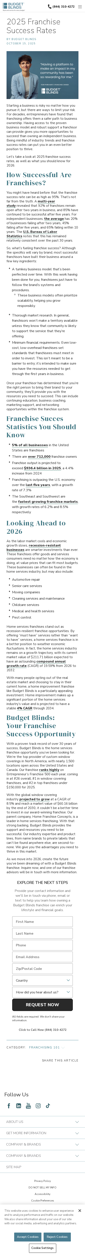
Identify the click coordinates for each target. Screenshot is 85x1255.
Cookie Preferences (42, 1200)
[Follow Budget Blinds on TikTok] (48, 1105)
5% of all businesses (30, 445)
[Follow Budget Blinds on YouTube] (28, 1105)
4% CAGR (24, 708)
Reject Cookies (57, 1237)
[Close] (80, 1210)
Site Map (13, 1167)
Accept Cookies (28, 1237)
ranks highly (49, 770)
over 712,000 (39, 456)
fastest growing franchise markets (48, 501)
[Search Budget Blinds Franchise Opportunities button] (83, 4)
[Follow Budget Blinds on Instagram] (38, 1105)
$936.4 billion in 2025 (42, 468)
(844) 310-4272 (64, 7)
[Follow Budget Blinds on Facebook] (8, 1105)
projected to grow (34, 799)
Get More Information (26, 1133)
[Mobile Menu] (80, 7)
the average (54, 219)
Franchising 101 (44, 1048)
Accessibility (42, 1194)
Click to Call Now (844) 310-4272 (42, 1030)
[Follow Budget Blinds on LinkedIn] (18, 1105)
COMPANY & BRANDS (23, 1144)
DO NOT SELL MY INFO (42, 1187)
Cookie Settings (42, 1248)
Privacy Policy (42, 1181)
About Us (14, 1121)
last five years (38, 485)
